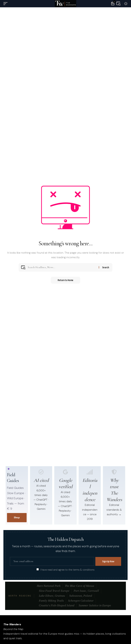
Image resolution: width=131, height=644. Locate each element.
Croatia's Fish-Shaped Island (56, 605)
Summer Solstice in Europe (95, 605)
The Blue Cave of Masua (79, 585)
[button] (6, 3)
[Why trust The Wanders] (114, 472)
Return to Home (65, 280)
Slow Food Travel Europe (54, 590)
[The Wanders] (65, 3)
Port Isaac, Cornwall (86, 590)
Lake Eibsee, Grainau (52, 595)
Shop (17, 517)
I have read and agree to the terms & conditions (67, 569)
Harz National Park (49, 585)
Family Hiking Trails (51, 600)
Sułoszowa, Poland (80, 595)
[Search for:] (62, 267)
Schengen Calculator (81, 600)
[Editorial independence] (89, 472)
